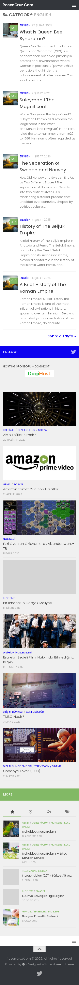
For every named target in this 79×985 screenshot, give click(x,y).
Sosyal (43, 430)
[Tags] (67, 812)
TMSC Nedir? (13, 716)
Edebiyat (9, 430)
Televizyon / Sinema (48, 766)
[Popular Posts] (12, 812)
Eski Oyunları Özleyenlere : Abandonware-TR (38, 546)
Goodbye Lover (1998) (21, 771)
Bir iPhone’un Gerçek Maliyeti (27, 602)
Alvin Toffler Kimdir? (19, 434)
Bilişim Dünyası (13, 712)
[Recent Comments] (49, 812)
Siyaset (40, 891)
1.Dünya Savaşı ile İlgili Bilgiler (43, 896)
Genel (7, 484)
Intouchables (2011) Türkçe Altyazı (47, 875)
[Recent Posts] (30, 812)
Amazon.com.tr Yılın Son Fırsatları (31, 489)
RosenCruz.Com (18, 5)
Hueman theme (63, 964)
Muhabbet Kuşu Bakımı (39, 831)
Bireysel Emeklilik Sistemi (40, 916)
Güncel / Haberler (34, 911)
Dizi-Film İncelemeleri (17, 652)
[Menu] (74, 5)
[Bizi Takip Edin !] (73, 351)
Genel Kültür (26, 430)
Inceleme (9, 598)
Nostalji (9, 539)
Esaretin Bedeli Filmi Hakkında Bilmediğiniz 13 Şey (38, 660)
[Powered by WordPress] (23, 964)
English (25, 25)
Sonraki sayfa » (61, 336)
